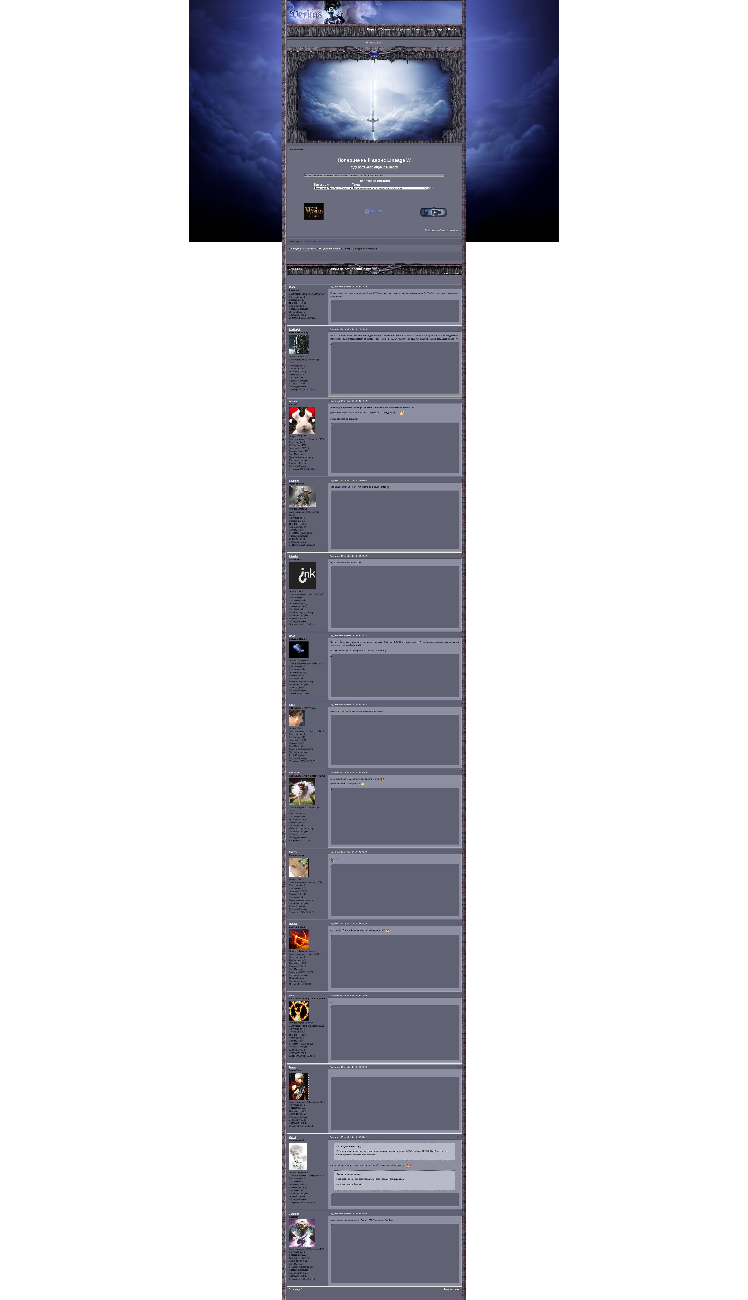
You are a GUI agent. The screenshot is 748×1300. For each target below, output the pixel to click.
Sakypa (293, 852)
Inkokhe (293, 556)
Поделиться (335, 287)
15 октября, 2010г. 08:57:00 (354, 1214)
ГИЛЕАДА (295, 329)
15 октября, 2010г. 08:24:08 (354, 995)
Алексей (294, 401)
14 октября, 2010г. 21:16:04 (354, 329)
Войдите (309, 241)
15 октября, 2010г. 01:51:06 (354, 772)
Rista (292, 287)
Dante (292, 1067)
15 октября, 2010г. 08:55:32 (354, 1137)
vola (291, 995)
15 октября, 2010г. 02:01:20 (354, 852)
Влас (292, 636)
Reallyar (293, 923)
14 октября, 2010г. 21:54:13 (354, 401)
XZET (292, 705)
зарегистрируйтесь (327, 241)
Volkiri (292, 1137)
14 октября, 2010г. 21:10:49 (354, 287)
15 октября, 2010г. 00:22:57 (354, 556)
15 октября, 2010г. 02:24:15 (354, 923)
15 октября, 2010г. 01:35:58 (354, 705)
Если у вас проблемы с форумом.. (442, 230)
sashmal (294, 480)
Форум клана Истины (303, 248)
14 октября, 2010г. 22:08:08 (354, 480)
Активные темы (374, 42)
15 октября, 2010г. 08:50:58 (354, 1067)
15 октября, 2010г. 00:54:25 (354, 636)
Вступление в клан (329, 248)
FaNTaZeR (295, 772)
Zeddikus (294, 1214)
